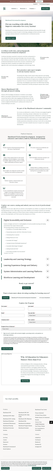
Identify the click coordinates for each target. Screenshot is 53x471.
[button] (27, 220)
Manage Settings (5, 468)
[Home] (4, 8)
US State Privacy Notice (40, 415)
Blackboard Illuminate (8, 421)
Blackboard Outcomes (8, 428)
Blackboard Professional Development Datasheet (24, 297)
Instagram (37, 446)
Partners (5, 444)
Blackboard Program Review (25, 425)
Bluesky (37, 442)
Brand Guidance (7, 449)
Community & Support (44, 4)
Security (37, 419)
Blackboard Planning (8, 425)
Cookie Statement (32, 465)
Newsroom (5, 442)
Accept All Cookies (36, 468)
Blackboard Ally (22, 421)
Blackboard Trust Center (41, 409)
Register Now (26, 287)
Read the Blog (25, 380)
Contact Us (5, 297)
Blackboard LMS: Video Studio (24, 415)
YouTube (37, 439)
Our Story (5, 437)
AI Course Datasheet (44, 297)
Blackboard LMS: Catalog (9, 419)
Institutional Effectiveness (9, 423)
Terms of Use (38, 422)
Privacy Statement (39, 413)
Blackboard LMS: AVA (24, 412)
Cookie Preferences (39, 424)
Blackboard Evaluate (24, 428)
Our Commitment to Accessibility (39, 429)
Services (5, 430)
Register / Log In (10, 38)
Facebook (37, 444)
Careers (5, 439)
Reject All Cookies (46, 468)
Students (35, 4)
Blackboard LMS (7, 412)
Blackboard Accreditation (25, 423)
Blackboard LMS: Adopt (8, 415)
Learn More (39, 1)
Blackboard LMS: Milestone (25, 419)
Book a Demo (45, 8)
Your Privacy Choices (40, 426)
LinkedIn (37, 437)
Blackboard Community (8, 446)
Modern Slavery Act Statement (42, 417)
